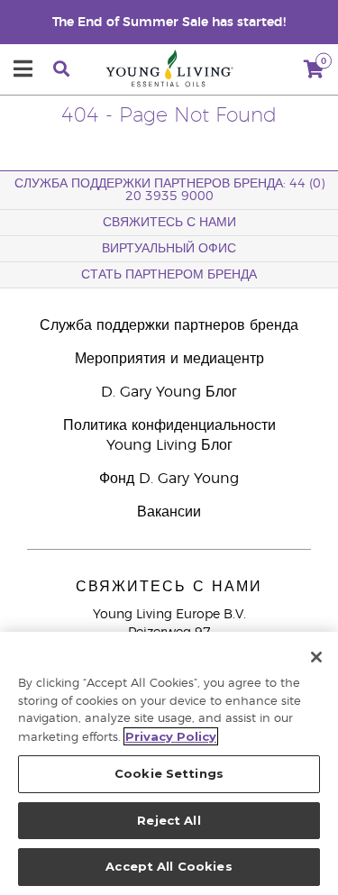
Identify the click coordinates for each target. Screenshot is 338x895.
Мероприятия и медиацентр (169, 359)
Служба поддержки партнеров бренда (169, 325)
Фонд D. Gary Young (169, 478)
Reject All (168, 820)
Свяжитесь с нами (169, 222)
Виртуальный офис (169, 248)
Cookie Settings (169, 773)
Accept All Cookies (168, 866)
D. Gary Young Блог (169, 392)
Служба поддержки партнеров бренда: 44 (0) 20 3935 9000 (169, 190)
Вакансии (169, 512)
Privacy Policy (170, 736)
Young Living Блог (169, 445)
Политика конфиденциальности (169, 425)
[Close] (316, 657)
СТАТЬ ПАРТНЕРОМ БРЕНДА (169, 275)
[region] (169, 763)
